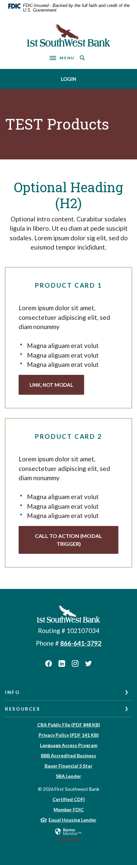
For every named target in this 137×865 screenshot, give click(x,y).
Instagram (75, 663)
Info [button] (12, 692)
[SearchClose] (82, 58)
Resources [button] (22, 709)
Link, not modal (51, 385)
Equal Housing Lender (72, 820)
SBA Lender (68, 776)
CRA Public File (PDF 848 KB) (68, 724)
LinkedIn (62, 663)
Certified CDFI (69, 799)
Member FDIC (69, 809)
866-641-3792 (80, 643)
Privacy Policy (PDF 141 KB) (69, 735)
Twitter (88, 663)
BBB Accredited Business (68, 755)
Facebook (48, 663)
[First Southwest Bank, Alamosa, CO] (68, 35)
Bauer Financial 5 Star (68, 766)
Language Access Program (68, 745)
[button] (68, 540)
